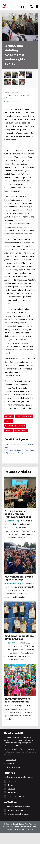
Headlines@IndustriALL (17, 796)
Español (17, 95)
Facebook (12, 781)
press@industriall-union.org (18, 814)
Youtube (11, 789)
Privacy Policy (27, 829)
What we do (11, 763)
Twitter (10, 785)
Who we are (11, 760)
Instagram (12, 793)
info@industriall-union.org (18, 810)
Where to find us (13, 767)
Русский (9, 98)
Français (26, 95)
